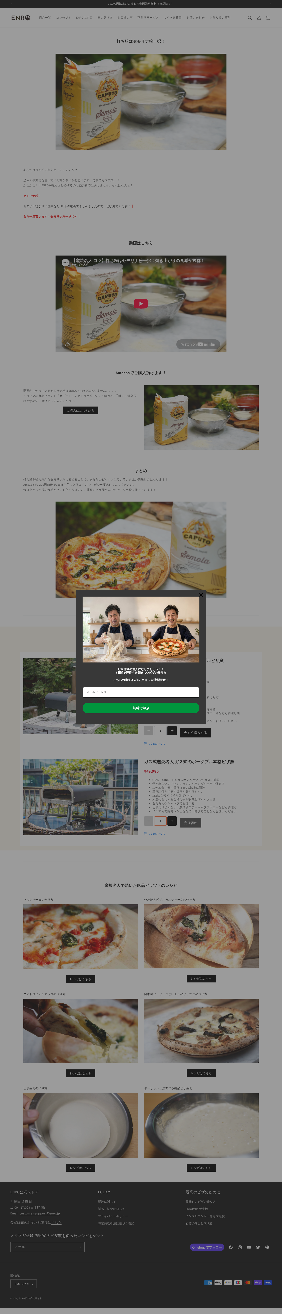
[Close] (201, 595)
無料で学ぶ (141, 708)
